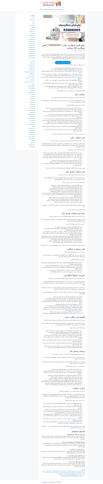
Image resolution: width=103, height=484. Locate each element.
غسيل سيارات (32, 92)
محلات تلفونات (31, 124)
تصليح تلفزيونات (75, 129)
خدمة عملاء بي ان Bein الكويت (75, 423)
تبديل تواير (32, 37)
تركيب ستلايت (75, 470)
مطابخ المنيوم (32, 128)
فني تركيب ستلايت (74, 77)
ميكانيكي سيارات (31, 136)
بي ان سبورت (32, 31)
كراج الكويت (32, 116)
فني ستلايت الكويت (75, 74)
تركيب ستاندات (65, 202)
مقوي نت (64, 271)
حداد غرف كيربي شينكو (30, 71)
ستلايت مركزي (73, 242)
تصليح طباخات (32, 53)
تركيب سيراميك (31, 41)
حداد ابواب (32, 61)
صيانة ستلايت (73, 472)
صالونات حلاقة (32, 88)
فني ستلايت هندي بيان (60, 473)
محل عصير (32, 122)
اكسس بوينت (32, 25)
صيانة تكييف (32, 90)
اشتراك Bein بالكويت (62, 421)
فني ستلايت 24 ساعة (49, 472)
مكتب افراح (32, 134)
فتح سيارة (33, 96)
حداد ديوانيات (32, 67)
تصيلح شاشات (61, 129)
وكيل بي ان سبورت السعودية (74, 313)
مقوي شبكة (32, 132)
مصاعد (33, 126)
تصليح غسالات (32, 55)
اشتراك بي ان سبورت (56, 418)
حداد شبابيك (32, 69)
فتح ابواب (33, 94)
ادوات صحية (32, 19)
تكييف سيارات (32, 57)
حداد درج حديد (32, 65)
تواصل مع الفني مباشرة (63, 62)
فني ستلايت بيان (74, 473)
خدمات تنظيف (32, 75)
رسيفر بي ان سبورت (30, 77)
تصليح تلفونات (32, 47)
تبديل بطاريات (32, 35)
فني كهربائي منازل (31, 110)
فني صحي (33, 106)
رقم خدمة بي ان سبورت (29, 81)
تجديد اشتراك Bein (73, 310)
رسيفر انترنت (48, 470)
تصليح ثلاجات (32, 49)
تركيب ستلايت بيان (69, 470)
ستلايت (82, 469)
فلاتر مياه (33, 98)
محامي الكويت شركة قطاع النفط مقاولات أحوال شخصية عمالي (51, 9)
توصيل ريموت (73, 202)
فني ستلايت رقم (68, 473)
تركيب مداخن (32, 43)
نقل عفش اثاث (31, 144)
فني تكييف (32, 100)
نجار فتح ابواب (32, 138)
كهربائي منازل (32, 120)
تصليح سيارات (32, 51)
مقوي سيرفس (76, 271)
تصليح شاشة (54, 129)
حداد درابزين (32, 63)
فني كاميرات (32, 108)
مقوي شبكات (69, 271)
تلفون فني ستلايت (54, 470)
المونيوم (33, 27)
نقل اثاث (33, 140)
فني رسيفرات (32, 102)
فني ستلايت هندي (75, 75)
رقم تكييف (32, 79)
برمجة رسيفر (81, 470)
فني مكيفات (32, 112)
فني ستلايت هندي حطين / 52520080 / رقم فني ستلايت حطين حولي (71, 474)
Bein (48, 313)
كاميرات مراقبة (31, 114)
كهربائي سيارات (31, 118)
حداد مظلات (32, 73)
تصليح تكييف (32, 45)
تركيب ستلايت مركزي (62, 470)
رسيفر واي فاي (79, 134)
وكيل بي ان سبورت (76, 418)
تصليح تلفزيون (68, 129)
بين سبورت (32, 33)
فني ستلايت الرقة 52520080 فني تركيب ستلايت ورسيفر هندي (72, 475)
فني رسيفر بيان (60, 472)
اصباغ (33, 23)
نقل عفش (32, 142)
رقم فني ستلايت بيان (79, 472)
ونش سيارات (32, 146)
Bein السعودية (62, 312)
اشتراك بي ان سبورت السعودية (48, 308)
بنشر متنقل (32, 29)
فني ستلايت (76, 69)
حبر (34, 59)
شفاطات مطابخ (31, 85)
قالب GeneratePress (46, 482)
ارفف (33, 21)
